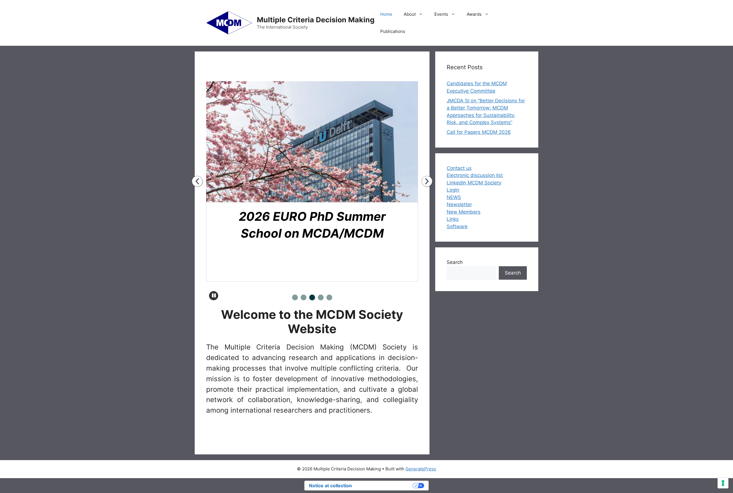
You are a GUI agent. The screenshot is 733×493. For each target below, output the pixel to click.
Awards (474, 14)
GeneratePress (420, 469)
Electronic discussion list (475, 175)
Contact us (459, 168)
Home (386, 14)
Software (457, 226)
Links (453, 219)
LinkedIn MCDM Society (474, 183)
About (410, 14)
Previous (197, 181)
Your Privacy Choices (385, 485)
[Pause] (213, 295)
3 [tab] (312, 297)
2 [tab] (303, 297)
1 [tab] (295, 297)
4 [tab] (321, 297)
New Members (463, 212)
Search (455, 262)
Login (453, 190)
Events (441, 14)
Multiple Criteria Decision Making (316, 19)
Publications (392, 31)
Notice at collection (330, 485)
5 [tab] (329, 297)
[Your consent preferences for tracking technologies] (723, 483)
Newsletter (459, 204)
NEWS (454, 197)
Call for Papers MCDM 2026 (479, 132)
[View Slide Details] (315, 141)
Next (426, 181)
